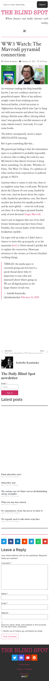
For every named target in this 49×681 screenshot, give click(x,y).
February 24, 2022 (30, 297)
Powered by (24, 673)
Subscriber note (8, 482)
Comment (6, 563)
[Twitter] (15, 658)
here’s (15, 245)
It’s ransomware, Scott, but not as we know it (22, 510)
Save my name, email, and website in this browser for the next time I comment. (23, 626)
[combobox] (18, 4)
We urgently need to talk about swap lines (20, 519)
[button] (25, 31)
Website (4, 613)
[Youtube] (28, 658)
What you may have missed (13, 502)
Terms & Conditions (24, 669)
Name (4, 594)
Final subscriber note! (11, 474)
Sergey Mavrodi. (32, 214)
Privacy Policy (24, 664)
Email (3, 383)
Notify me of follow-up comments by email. (23, 631)
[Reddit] (34, 658)
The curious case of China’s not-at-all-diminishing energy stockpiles (24, 492)
